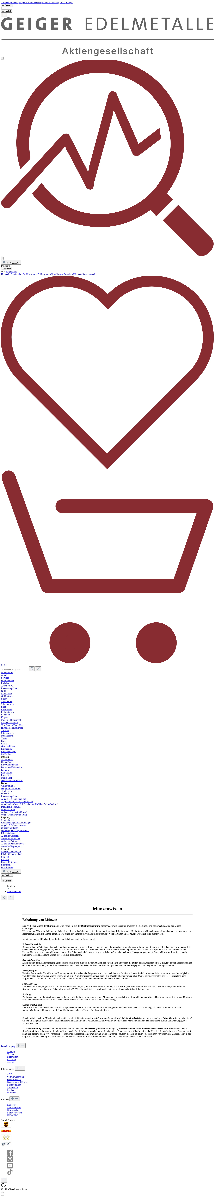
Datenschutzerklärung (17, 1082)
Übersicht (6, 274)
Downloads (12, 1110)
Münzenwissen (14, 1107)
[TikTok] (10, 1174)
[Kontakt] (2, 58)
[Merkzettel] (107, 468)
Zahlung (11, 1051)
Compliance (12, 1087)
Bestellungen (57, 274)
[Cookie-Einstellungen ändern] (2, 1192)
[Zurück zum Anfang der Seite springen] (4, 1180)
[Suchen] (32, 668)
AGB (9, 1074)
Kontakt (10, 1090)
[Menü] (4, 15)
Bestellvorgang (8, 1046)
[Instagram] (10, 1161)
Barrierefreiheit (14, 1084)
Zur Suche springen (35, 2)
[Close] (2, 1195)
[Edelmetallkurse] (107, 255)
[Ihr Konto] (2, 258)
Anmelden (6, 269)
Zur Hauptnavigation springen (59, 2)
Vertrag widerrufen (15, 1077)
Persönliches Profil (19, 274)
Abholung (11, 1059)
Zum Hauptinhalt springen (13, 2)
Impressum (12, 1092)
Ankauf (10, 1062)
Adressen (33, 274)
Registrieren (11, 271)
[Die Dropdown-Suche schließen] (38, 668)
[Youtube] (10, 1167)
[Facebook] (10, 1155)
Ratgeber (11, 1105)
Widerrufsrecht (14, 1079)
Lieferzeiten (12, 1057)
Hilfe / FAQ (12, 1115)
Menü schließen (13, 263)
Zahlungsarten (44, 274)
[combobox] (14, 669)
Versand (10, 1054)
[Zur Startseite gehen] (107, 55)
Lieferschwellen (14, 1112)
